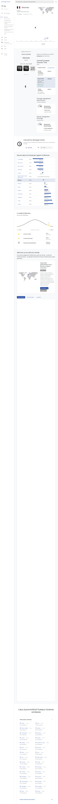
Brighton (38, 728)
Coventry (22, 771)
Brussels (22, 762)
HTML (26, 74)
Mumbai (19, 190)
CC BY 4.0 (43, 270)
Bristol (22, 752)
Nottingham (23, 786)
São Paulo (20, 169)
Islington (38, 737)
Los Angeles (20, 159)
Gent (37, 752)
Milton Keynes (39, 757)
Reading (22, 742)
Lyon (21, 757)
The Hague (38, 786)
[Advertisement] (36, 26)
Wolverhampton (24, 781)
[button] (7, 40)
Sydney (19, 204)
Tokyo (19, 200)
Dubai (19, 187)
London (19, 173)
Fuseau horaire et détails (7, 23)
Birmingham (23, 776)
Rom (22, 177)
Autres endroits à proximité (27, 799)
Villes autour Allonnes (26, 719)
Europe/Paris (51, 67)
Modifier (6, 9)
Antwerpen (38, 767)
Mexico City (20, 162)
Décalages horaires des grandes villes (8, 30)
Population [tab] (39, 297)
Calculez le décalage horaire (8, 27)
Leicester (38, 776)
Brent (22, 747)
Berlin (19, 176)
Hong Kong (20, 194)
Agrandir (43, 290)
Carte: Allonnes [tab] (21, 297)
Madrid (19, 177)
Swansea (38, 771)
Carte (5, 33)
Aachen (37, 791)
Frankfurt (22, 176)
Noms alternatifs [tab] (30, 297)
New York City (20, 166)
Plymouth (38, 747)
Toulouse (22, 767)
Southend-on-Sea (40, 742)
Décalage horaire (7, 20)
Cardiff (37, 762)
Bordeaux (38, 733)
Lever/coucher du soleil (8, 32)
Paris (26, 176)
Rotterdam (38, 781)
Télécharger (44, 288)
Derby (22, 791)
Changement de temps (8, 25)
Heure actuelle (7, 18)
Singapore (20, 197)
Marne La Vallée (24, 728)
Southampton (23, 733)
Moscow (19, 183)
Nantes (22, 723)
